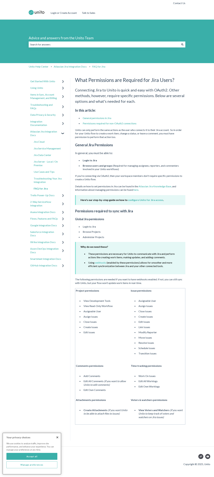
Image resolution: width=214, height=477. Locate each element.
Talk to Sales (88, 12)
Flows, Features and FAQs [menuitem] (44, 218)
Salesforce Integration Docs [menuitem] (42, 233)
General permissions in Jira (97, 118)
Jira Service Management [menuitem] (47, 148)
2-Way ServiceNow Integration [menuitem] (40, 203)
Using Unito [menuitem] (36, 87)
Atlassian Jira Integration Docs (70, 66)
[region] (32, 453)
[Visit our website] (200, 456)
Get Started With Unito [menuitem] (42, 81)
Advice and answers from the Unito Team (61, 38)
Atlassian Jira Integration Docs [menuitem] (43, 133)
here (136, 189)
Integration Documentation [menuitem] (38, 123)
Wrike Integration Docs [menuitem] (43, 242)
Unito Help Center (38, 66)
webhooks (100, 262)
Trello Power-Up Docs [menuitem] (42, 195)
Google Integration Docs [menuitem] (43, 225)
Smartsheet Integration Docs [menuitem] (45, 258)
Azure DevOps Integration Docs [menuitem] (44, 250)
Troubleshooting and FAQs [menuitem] (41, 106)
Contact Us (179, 3)
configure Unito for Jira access (145, 199)
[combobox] (104, 44)
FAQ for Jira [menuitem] (41, 188)
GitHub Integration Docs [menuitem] (43, 265)
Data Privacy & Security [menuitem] (43, 114)
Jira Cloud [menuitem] (39, 141)
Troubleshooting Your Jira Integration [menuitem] (48, 180)
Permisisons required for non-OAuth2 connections (109, 123)
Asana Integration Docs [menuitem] (42, 211)
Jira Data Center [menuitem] (42, 154)
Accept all (31, 456)
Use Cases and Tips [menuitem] (44, 171)
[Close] (57, 437)
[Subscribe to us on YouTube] (207, 456)
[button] (62, 81)
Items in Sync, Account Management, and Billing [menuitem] (43, 96)
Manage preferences (32, 465)
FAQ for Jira (98, 66)
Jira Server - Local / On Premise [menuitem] (46, 163)
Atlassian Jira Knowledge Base (154, 186)
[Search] (182, 44)
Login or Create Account (64, 12)
